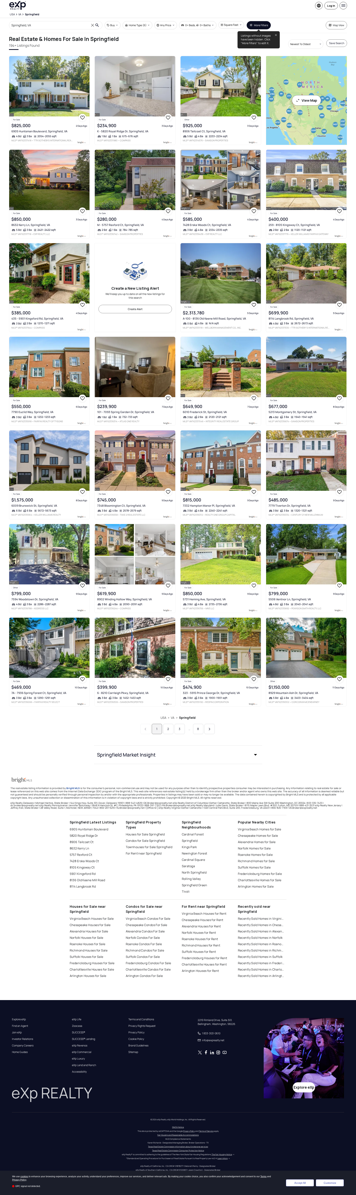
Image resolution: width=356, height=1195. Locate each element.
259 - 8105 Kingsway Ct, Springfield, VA (294, 225)
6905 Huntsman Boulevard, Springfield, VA (39, 131)
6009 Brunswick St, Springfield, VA (34, 506)
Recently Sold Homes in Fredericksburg (261, 963)
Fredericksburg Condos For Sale (148, 963)
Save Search (336, 43)
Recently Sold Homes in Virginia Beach (261, 919)
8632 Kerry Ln (79, 848)
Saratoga (188, 866)
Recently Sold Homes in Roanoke (261, 944)
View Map (309, 100)
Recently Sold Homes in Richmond (261, 950)
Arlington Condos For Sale (144, 976)
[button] (178, 755)
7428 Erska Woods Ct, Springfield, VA (207, 225)
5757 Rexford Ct (81, 855)
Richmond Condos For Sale (145, 950)
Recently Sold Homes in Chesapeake (261, 925)
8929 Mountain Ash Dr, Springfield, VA (293, 693)
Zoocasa (77, 1026)
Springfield (187, 718)
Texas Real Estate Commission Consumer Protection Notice (178, 1150)
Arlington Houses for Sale (88, 976)
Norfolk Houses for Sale (86, 938)
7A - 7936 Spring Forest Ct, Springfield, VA (38, 693)
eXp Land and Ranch (84, 1065)
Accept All (300, 1182)
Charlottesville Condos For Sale (148, 969)
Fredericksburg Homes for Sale (260, 874)
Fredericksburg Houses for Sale (92, 963)
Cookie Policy (136, 1039)
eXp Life (76, 1019)
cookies (24, 1176)
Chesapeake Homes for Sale (258, 836)
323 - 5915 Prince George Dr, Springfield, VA (211, 693)
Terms (263, 1176)
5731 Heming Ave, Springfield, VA (204, 599)
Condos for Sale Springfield (145, 841)
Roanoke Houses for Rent (200, 939)
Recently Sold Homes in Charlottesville (261, 969)
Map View (338, 25)
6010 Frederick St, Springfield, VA (205, 412)
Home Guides (20, 1052)
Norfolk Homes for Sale (254, 848)
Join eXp (17, 1032)
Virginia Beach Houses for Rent (204, 913)
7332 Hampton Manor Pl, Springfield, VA (209, 506)
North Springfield (194, 872)
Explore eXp (19, 1019)
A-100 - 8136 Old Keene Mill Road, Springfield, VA (214, 319)
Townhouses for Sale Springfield (149, 847)
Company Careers (22, 1045)
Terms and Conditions (141, 1019)
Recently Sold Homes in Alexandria (261, 931)
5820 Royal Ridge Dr (84, 836)
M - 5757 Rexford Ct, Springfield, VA (120, 225)
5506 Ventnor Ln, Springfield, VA (290, 599)
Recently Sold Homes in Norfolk (260, 938)
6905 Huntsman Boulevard (89, 829)
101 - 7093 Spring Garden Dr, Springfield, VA (125, 412)
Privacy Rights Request (141, 1026)
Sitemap (133, 1052)
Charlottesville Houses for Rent (204, 964)
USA (163, 718)
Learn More (223, 1158)
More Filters (261, 25)
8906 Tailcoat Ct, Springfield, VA (204, 131)
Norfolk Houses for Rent (199, 933)
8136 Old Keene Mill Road (87, 880)
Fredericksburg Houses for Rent (204, 958)
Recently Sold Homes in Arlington (261, 976)
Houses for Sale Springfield (145, 834)
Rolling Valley (191, 879)
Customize (330, 1182)
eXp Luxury (78, 1058)
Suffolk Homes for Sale (254, 867)
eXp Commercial (81, 1052)
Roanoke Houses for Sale (87, 944)
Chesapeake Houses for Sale (90, 925)
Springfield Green (194, 885)
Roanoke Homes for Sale (255, 855)
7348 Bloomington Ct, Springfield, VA (121, 506)
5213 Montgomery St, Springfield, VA (293, 412)
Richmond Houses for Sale (89, 950)
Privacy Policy (136, 1032)
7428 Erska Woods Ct (84, 861)
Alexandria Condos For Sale (145, 931)
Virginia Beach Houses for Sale (92, 919)
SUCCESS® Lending (83, 1039)
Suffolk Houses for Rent (199, 952)
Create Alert (135, 309)
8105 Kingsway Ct (82, 867)
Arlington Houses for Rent (200, 971)
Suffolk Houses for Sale (86, 957)
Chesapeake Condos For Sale (146, 925)
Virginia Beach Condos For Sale (148, 919)
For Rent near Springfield (144, 853)
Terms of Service (206, 1131)
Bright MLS (73, 788)
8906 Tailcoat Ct (82, 842)
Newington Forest (194, 853)
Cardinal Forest (193, 834)
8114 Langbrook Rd (83, 886)
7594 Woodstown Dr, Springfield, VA (34, 599)
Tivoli (186, 891)
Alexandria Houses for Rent (201, 926)
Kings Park (189, 847)
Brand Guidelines (138, 1045)
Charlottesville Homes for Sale (259, 880)
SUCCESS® (78, 1032)
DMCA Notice (178, 1127)
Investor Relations (22, 1039)
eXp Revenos (79, 1045)
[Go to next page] (209, 729)
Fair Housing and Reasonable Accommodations (178, 1135)
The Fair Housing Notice (222, 1154)
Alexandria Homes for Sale (257, 842)
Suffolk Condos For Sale (143, 957)
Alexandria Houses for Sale (89, 931)
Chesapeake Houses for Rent (202, 920)
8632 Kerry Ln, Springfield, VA (30, 225)
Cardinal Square (193, 860)
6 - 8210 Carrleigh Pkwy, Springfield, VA (123, 693)
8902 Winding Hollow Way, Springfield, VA (124, 599)
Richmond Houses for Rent (201, 945)
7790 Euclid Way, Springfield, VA (32, 412)
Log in (331, 5)
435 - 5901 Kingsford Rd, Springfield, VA (37, 319)
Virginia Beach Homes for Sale (259, 829)
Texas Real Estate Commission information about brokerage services (178, 1146)
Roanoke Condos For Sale (144, 944)
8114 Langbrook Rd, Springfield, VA (291, 319)
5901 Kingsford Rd (82, 874)
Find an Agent (20, 1026)
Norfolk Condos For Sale (143, 938)
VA (172, 718)
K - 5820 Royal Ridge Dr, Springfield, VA (122, 131)
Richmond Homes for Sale (256, 861)
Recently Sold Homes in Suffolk (260, 957)
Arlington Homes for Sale (256, 886)
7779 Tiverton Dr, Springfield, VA (290, 506)
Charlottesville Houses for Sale (92, 969)
